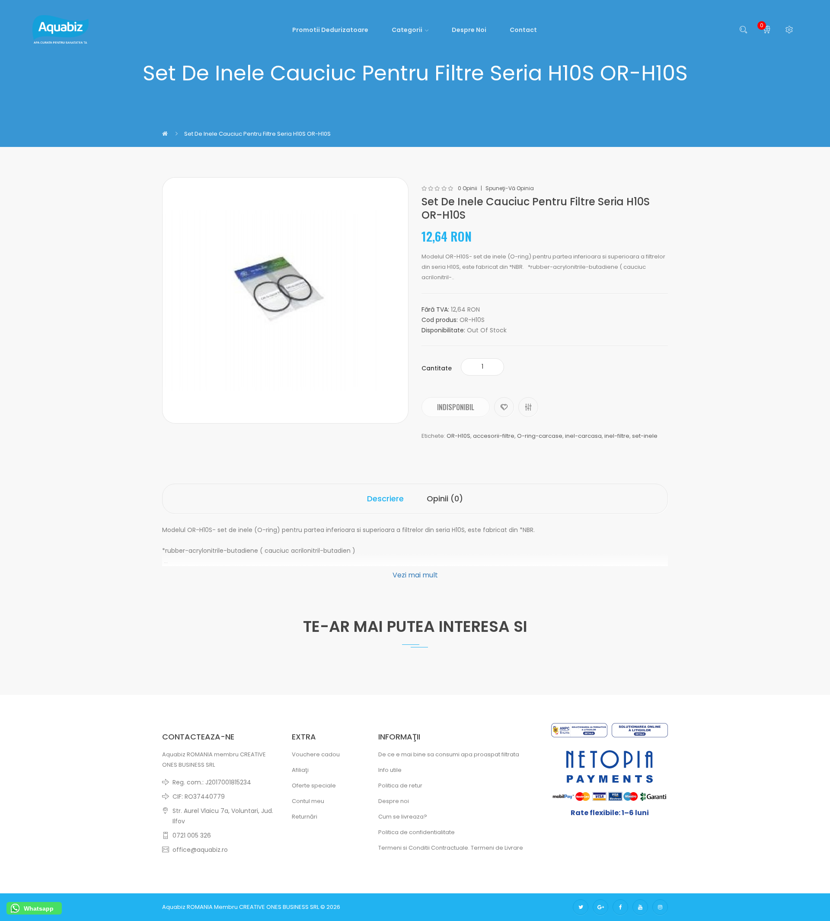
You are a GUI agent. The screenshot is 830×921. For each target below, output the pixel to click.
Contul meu (308, 801)
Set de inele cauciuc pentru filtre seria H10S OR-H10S (257, 134)
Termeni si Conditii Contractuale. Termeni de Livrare (450, 848)
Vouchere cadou (316, 754)
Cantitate (436, 368)
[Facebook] (620, 907)
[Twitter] (580, 907)
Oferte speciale (314, 785)
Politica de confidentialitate (416, 832)
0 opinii (467, 188)
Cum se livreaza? (402, 817)
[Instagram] (660, 907)
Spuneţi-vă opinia (509, 188)
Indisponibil (455, 407)
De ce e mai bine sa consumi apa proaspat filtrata (448, 754)
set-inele (645, 436)
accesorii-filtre (493, 436)
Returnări (304, 817)
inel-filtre (616, 436)
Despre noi (393, 801)
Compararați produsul (528, 407)
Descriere (385, 498)
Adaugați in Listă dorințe (504, 407)
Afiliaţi (300, 770)
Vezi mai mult (415, 575)
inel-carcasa (583, 436)
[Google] (600, 907)
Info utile (390, 770)
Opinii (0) (445, 498)
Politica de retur (400, 785)
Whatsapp (39, 908)
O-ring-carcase (539, 436)
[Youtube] (640, 907)
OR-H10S (458, 436)
